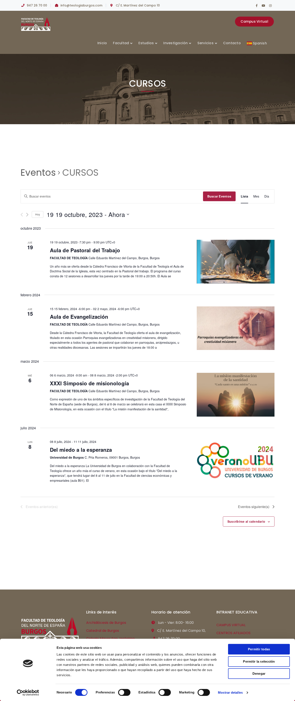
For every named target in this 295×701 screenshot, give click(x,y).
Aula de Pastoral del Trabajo (85, 250)
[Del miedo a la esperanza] (235, 461)
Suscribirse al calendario (246, 521)
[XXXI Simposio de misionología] (235, 395)
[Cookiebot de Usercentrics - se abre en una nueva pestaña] (28, 692)
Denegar (259, 673)
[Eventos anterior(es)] (22, 215)
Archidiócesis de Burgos (106, 622)
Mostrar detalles (230, 692)
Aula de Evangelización (79, 316)
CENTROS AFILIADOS (233, 632)
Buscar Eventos (219, 196)
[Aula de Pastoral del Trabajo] (235, 262)
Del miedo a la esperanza (81, 449)
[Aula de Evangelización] (235, 328)
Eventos (38, 172)
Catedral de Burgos (102, 630)
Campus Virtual (254, 21)
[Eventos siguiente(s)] (27, 215)
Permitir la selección (259, 661)
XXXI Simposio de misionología (89, 383)
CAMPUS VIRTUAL (231, 625)
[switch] (124, 692)
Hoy (37, 214)
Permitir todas (259, 649)
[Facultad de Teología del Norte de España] (35, 24)
